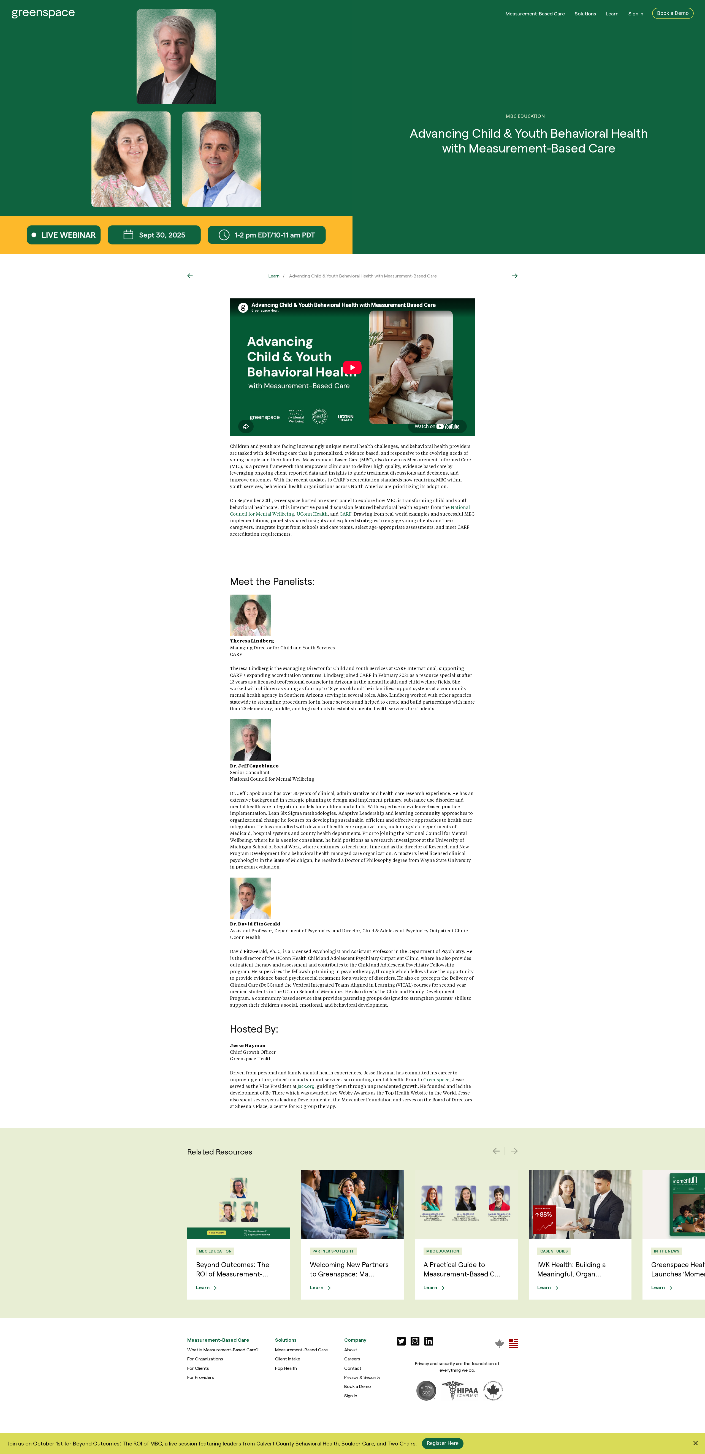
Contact (352, 1368)
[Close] (695, 1443)
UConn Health (312, 514)
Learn (612, 13)
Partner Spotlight (333, 1251)
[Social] (401, 1341)
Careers (352, 1358)
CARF (345, 514)
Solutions (585, 13)
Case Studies (554, 1251)
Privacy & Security (362, 1377)
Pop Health (286, 1368)
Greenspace (436, 1079)
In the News (666, 1251)
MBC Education (215, 1251)
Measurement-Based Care (535, 13)
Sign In (635, 13)
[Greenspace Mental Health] (499, 1343)
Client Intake (287, 1358)
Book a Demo (357, 1386)
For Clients (198, 1368)
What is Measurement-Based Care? (223, 1349)
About (350, 1349)
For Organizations (205, 1358)
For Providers (200, 1377)
